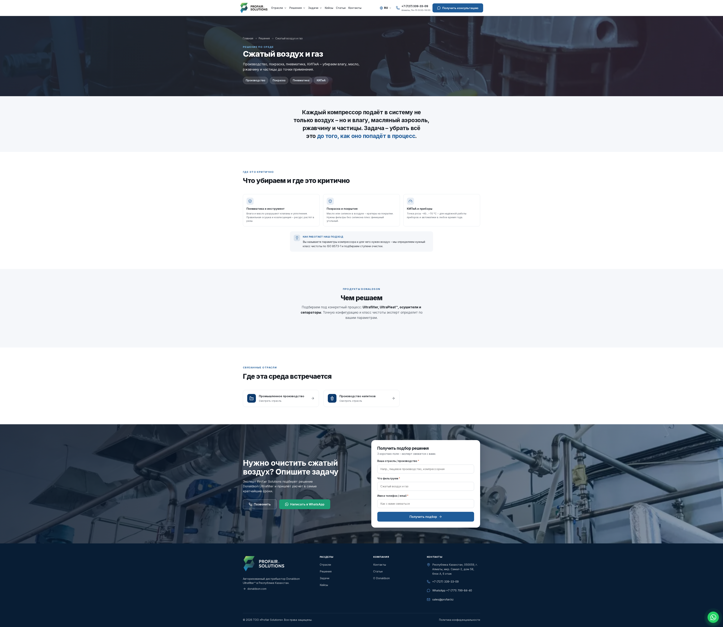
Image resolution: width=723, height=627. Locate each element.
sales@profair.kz (443, 599)
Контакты (355, 7)
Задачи (313, 7)
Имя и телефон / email (392, 495)
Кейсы (329, 7)
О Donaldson (381, 578)
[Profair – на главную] (254, 7)
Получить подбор (423, 517)
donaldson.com (256, 588)
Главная (248, 38)
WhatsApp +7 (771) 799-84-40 (452, 590)
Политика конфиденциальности (459, 619)
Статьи (341, 7)
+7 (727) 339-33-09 (445, 581)
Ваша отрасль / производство (398, 460)
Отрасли (277, 7)
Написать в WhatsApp (307, 504)
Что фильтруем (388, 478)
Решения (295, 7)
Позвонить (262, 504)
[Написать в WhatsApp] (713, 617)
